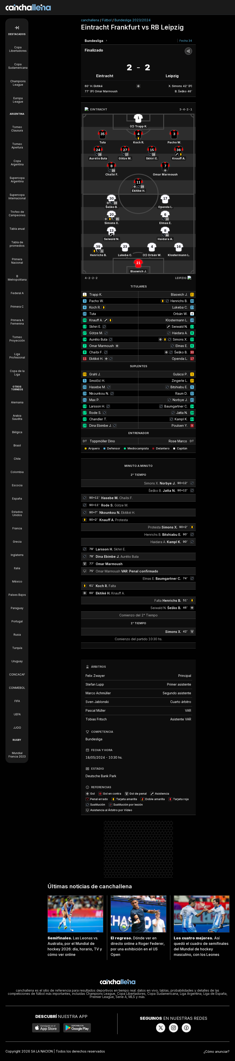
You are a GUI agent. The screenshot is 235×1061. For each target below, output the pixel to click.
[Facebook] (186, 1027)
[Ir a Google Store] (77, 1027)
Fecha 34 (185, 40)
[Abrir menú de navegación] (17, 28)
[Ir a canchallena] (28, 7)
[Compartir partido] (188, 51)
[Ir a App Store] (46, 1027)
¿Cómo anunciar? (216, 1051)
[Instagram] (173, 1027)
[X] (160, 1027)
